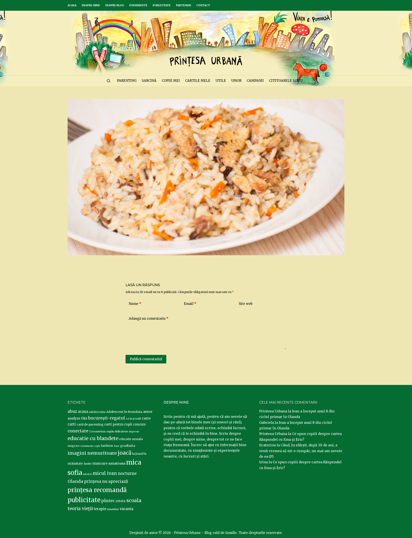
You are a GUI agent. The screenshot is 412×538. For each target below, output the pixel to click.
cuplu (110, 431)
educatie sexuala (131, 439)
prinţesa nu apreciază (106, 481)
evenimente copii (90, 446)
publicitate (84, 500)
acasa (83, 411)
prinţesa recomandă (97, 490)
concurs (139, 424)
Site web (246, 304)
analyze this (77, 418)
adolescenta (97, 411)
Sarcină (149, 81)
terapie (100, 509)
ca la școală (133, 418)
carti (72, 424)
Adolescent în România (124, 412)
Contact (203, 5)
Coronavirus (97, 431)
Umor (236, 81)
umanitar (113, 509)
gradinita (127, 446)
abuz (72, 411)
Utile (221, 81)
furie (116, 446)
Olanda (75, 481)
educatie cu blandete (93, 438)
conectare (78, 430)
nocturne (127, 473)
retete (121, 501)
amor (148, 411)
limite (88, 463)
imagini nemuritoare (92, 453)
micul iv (87, 474)
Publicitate (162, 5)
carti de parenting (90, 424)
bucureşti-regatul (106, 418)
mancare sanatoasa (108, 463)
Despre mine (91, 5)
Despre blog (114, 5)
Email (190, 304)
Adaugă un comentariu (148, 318)
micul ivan (105, 473)
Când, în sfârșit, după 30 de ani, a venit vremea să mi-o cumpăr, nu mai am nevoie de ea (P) (300, 451)
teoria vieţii (80, 508)
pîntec (108, 500)
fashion (107, 446)
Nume (135, 304)
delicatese (121, 431)
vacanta (126, 509)
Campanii (255, 81)
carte (146, 418)
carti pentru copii (118, 424)
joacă (124, 453)
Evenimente (138, 5)
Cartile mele (197, 81)
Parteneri (183, 5)
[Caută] (108, 80)
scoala (133, 500)
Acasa (72, 5)
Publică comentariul (146, 359)
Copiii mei (171, 81)
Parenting (126, 81)
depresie (134, 431)
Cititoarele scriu (286, 81)
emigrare (74, 445)
